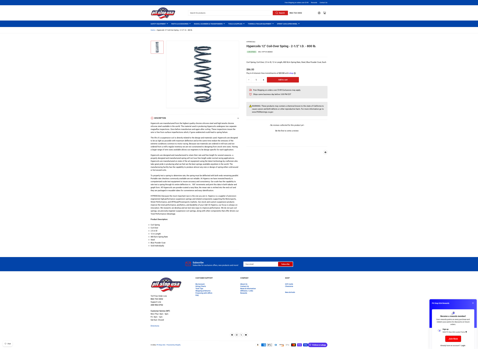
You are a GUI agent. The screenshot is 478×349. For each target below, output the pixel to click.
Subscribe (285, 264)
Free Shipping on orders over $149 (296, 2)
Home (153, 30)
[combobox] (238, 13)
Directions (155, 326)
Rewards (314, 2)
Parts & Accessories (179, 24)
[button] (286, 130)
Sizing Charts (200, 286)
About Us (243, 284)
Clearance (289, 286)
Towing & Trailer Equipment (259, 24)
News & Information (248, 289)
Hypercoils (250, 42)
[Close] (473, 303)
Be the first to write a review (287, 131)
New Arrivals (290, 292)
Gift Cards (289, 284)
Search (282, 13)
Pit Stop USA (160, 345)
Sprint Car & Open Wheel (287, 24)
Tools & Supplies (235, 24)
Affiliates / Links (246, 291)
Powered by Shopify (173, 345)
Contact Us (323, 2)
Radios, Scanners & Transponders (208, 24)
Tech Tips (199, 289)
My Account (200, 284)
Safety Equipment (158, 24)
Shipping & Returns (202, 291)
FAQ (197, 295)
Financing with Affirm (203, 293)
